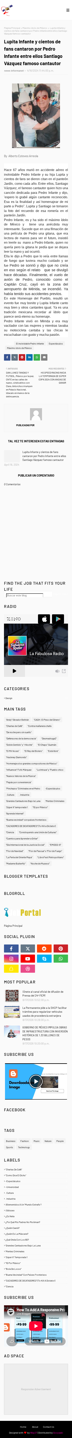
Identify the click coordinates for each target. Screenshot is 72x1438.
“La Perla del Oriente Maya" (19, 857)
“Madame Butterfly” (15, 863)
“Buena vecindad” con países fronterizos (26, 819)
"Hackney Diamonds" (16, 757)
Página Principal (12, 27)
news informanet (14, 70)
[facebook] (11, 948)
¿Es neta (36, 1216)
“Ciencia (10, 832)
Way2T (33, 1432)
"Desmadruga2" (49, 738)
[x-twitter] (28, 948)
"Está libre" (53, 750)
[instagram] (11, 959)
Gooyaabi (58, 1432)
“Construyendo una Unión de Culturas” (38, 832)
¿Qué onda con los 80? (36, 1239)
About (35, 1426)
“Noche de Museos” (40, 863)
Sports (9, 1147)
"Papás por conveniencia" (18, 782)
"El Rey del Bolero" (33, 750)
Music (37, 1141)
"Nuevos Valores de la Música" (21, 775)
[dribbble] (28, 969)
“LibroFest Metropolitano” (50, 857)
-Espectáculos (52, 788)
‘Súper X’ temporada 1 (17, 807)
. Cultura (10, 794)
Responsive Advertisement (36, 1389)
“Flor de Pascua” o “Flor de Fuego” (45, 850)
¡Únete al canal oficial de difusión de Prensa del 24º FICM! (42, 993)
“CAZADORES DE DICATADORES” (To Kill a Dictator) (31, 825)
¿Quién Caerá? (36, 1227)
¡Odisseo (36, 1210)
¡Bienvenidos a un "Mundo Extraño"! (36, 1204)
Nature (48, 1141)
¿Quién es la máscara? (36, 1233)
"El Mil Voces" (12, 750)
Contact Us (48, 1426)
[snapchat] (11, 969)
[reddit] (44, 948)
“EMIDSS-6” (55, 844)
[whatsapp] (61, 959)
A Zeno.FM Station (14, 678)
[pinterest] (61, 948)
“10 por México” (40, 807)
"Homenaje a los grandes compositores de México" (31, 763)
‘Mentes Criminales (54, 800)
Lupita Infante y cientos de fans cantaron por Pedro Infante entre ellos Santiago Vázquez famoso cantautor (44, 455)
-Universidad (36, 1186)
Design (36, 698)
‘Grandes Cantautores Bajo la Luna (23, 800)
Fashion (24, 1141)
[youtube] (28, 959)
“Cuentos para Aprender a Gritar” (22, 838)
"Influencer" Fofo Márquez (18, 769)
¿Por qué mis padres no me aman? (36, 1222)
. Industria (24, 794)
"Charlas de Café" (14, 725)
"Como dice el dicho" (36, 1175)
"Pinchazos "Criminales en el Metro (23, 788)
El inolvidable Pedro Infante (30, 343)
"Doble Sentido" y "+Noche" (19, 744)
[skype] (44, 959)
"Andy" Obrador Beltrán (17, 719)
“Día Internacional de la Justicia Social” (25, 844)
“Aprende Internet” (15, 813)
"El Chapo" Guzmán (47, 744)
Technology (24, 1147)
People (60, 1141)
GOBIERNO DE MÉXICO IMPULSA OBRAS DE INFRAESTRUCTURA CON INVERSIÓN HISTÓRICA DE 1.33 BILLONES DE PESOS (45, 1033)
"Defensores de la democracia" (21, 738)
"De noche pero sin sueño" (19, 732)
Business (10, 1141)
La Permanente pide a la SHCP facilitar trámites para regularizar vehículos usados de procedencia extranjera (44, 1011)
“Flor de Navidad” (14, 850)
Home (23, 1426)
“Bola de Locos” (36, 1268)
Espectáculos (56, 343)
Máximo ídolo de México (34, 27)
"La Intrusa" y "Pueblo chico (49, 769)
